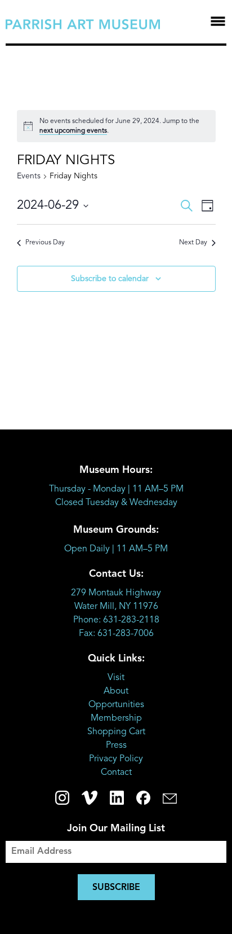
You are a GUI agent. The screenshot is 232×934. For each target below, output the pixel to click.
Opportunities (116, 704)
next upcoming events (73, 131)
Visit (116, 677)
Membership (116, 718)
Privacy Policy (116, 759)
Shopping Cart (116, 731)
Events (29, 176)
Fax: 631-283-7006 (116, 633)
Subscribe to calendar (110, 279)
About (116, 691)
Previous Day (45, 242)
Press (116, 745)
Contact (116, 772)
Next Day (193, 242)
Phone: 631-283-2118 (116, 620)
